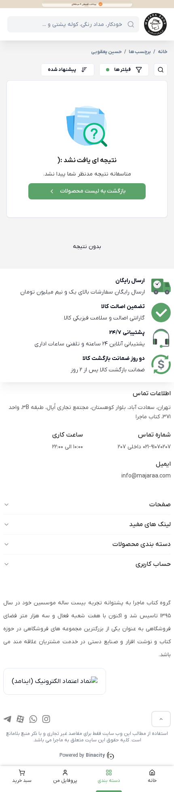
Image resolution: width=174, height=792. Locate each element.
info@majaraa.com (146, 476)
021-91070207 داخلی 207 (144, 447)
